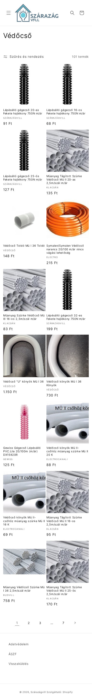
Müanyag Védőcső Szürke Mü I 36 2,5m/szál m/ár (24, 589)
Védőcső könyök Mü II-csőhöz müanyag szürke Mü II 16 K (24, 521)
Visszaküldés (18, 663)
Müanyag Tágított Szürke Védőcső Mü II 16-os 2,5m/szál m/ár (64, 521)
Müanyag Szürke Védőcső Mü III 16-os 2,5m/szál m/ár (24, 317)
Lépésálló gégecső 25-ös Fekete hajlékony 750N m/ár (22, 178)
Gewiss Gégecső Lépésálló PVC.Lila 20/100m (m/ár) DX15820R (22, 451)
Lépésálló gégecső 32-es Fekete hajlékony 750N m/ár (65, 317)
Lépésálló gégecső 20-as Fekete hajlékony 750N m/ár (22, 111)
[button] (8, 13)
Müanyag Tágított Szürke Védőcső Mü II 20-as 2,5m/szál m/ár (64, 180)
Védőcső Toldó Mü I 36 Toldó (24, 245)
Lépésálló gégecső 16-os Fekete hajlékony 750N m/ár (65, 111)
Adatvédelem (19, 644)
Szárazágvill (38, 692)
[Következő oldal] (75, 622)
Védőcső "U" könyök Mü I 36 (23, 381)
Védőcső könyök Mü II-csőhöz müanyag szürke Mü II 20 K (67, 451)
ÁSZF (12, 654)
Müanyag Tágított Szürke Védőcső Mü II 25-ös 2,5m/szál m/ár (64, 591)
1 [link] (17, 623)
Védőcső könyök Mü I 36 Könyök (64, 383)
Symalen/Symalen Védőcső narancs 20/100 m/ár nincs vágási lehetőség (65, 249)
